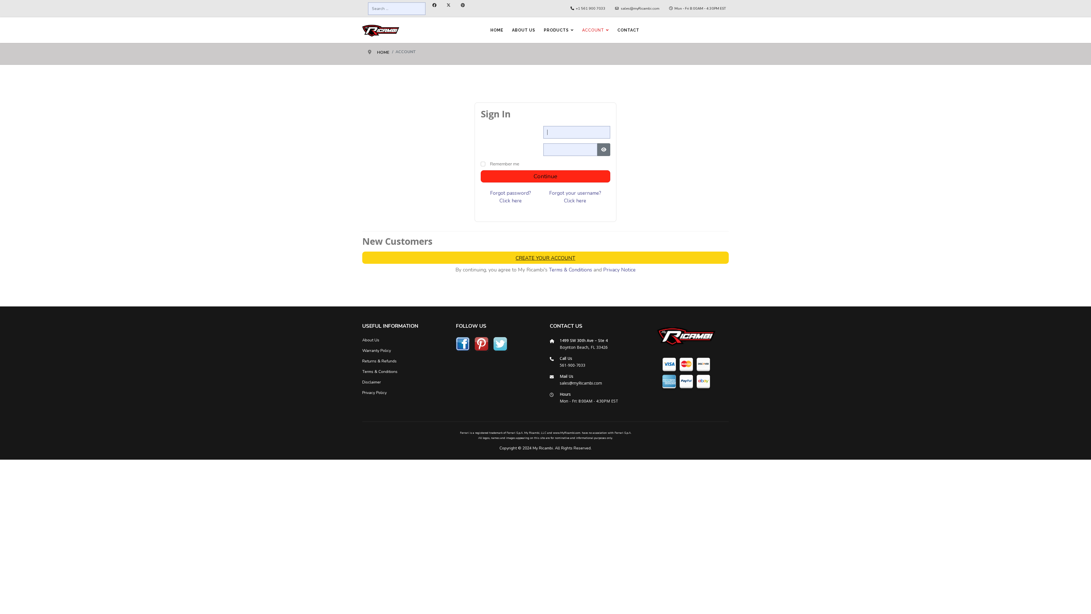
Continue (545, 176)
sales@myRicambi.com (640, 8)
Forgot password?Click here (510, 197)
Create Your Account (545, 258)
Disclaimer (371, 382)
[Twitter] (449, 5)
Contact (628, 30)
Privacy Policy (374, 392)
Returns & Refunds (379, 361)
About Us (523, 30)
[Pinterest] (463, 5)
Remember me (504, 164)
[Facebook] (434, 5)
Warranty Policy (376, 350)
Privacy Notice (619, 269)
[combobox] (397, 8)
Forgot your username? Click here (575, 197)
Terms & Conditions (570, 269)
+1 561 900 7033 (590, 8)
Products (556, 30)
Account (593, 30)
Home (496, 30)
